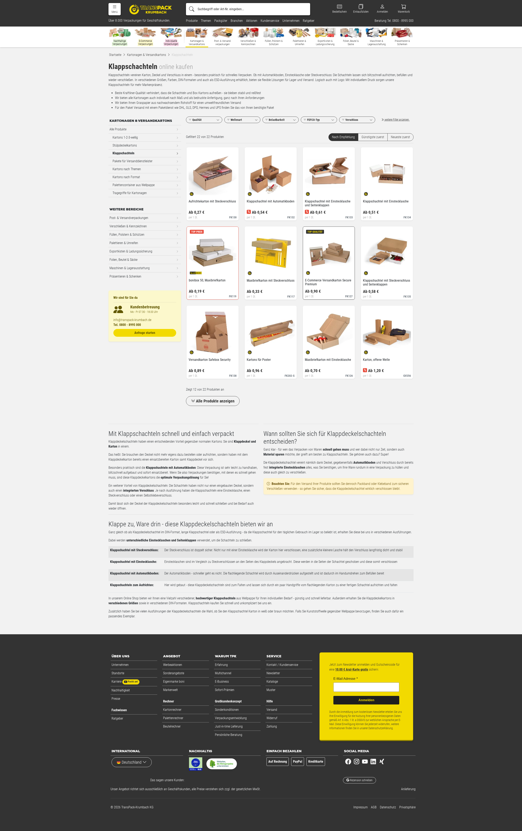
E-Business (222, 681)
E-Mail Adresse (344, 678)
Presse (116, 699)
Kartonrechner (172, 710)
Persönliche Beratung (228, 735)
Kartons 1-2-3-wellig (125, 137)
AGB (374, 807)
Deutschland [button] (132, 762)
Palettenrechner (173, 718)
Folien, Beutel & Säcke (123, 260)
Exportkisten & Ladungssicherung (130, 251)
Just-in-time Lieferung (229, 726)
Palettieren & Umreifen (123, 243)
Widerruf (272, 718)
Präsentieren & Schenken (125, 276)
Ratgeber (117, 718)
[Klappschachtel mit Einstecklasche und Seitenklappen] (311, 193)
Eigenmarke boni (173, 681)
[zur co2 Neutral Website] (222, 765)
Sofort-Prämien (224, 690)
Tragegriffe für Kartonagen (130, 193)
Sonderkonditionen (227, 710)
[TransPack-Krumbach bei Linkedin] (373, 761)
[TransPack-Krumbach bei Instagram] (356, 761)
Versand (272, 710)
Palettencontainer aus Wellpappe (134, 185)
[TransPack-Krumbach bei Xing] (381, 761)
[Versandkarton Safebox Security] (195, 351)
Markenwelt (170, 690)
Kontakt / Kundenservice (282, 665)
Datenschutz (388, 807)
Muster (271, 690)
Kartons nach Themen (127, 169)
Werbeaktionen (172, 665)
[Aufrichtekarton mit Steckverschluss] (195, 193)
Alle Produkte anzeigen (215, 401)
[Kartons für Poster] (253, 351)
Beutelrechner (172, 726)
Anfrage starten (144, 333)
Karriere (125, 681)
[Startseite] (151, 9)
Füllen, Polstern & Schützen (126, 235)
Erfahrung (221, 665)
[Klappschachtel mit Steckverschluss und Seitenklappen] (369, 272)
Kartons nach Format (126, 177)
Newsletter (273, 673)
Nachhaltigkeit (121, 690)
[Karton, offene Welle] (369, 351)
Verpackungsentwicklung (231, 718)
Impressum (360, 807)
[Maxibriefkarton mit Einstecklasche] (311, 351)
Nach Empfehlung (343, 137)
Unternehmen (120, 665)
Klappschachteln (123, 153)
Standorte (118, 673)
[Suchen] (192, 9)
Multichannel (223, 673)
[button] (114, 9)
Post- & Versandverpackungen (128, 218)
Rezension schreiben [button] (361, 780)
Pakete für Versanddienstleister (133, 161)
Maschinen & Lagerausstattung (129, 268)
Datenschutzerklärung (380, 728)
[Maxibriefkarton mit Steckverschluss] (253, 272)
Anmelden (366, 700)
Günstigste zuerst (373, 137)
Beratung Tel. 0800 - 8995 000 (394, 21)
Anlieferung (408, 789)
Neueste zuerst (400, 137)
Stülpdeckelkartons (125, 145)
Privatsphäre (407, 807)
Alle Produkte (117, 129)
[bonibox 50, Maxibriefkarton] (195, 272)
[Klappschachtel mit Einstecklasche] (369, 193)
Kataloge (272, 681)
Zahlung (272, 726)
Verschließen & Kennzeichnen (128, 226)
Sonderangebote (173, 673)
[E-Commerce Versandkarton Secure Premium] (311, 272)
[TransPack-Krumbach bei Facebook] (348, 761)
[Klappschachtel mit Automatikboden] (253, 193)
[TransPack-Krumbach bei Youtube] (365, 761)
